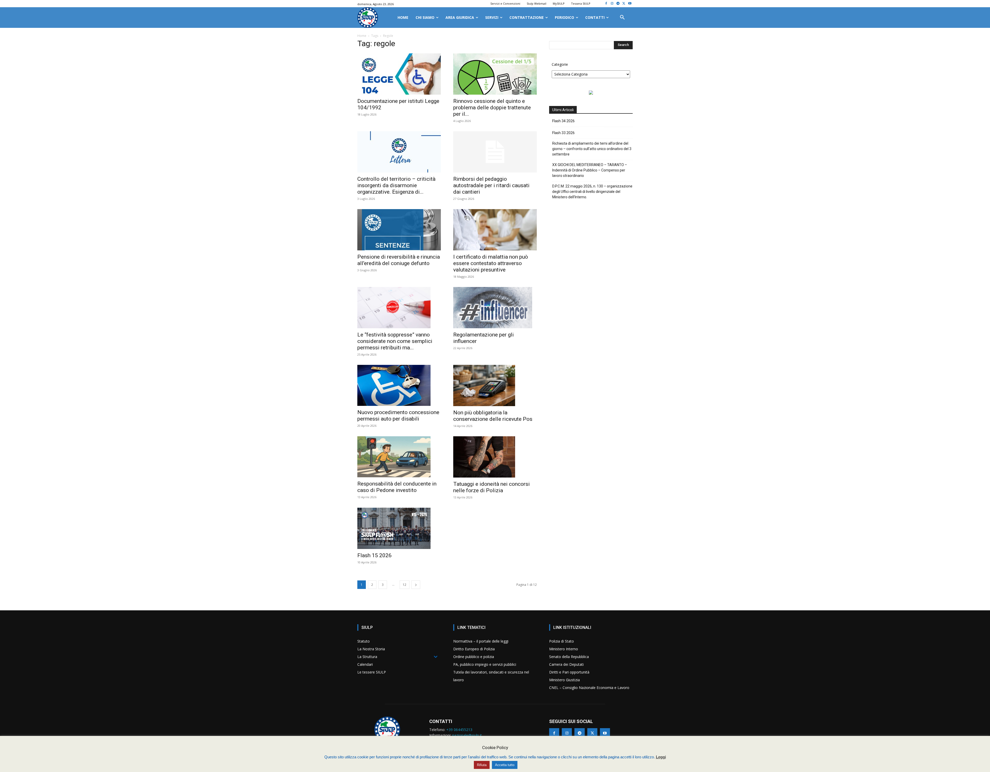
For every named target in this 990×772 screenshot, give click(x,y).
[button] (622, 17)
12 (404, 584)
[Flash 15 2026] (399, 528)
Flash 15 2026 (374, 555)
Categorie (560, 64)
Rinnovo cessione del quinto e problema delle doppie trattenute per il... (492, 107)
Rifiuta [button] (481, 765)
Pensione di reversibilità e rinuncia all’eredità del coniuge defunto (398, 260)
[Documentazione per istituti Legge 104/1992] (399, 74)
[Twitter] (624, 4)
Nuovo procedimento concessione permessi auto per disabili (398, 415)
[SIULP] (367, 17)
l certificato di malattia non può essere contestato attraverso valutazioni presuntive (490, 263)
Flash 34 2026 (563, 121)
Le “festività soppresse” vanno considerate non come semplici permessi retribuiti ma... (394, 341)
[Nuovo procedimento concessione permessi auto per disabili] (399, 385)
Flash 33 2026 (563, 133)
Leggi (661, 757)
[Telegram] (618, 4)
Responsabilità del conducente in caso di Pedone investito (396, 487)
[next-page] (415, 584)
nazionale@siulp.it (467, 735)
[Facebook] (606, 4)
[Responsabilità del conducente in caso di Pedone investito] (399, 457)
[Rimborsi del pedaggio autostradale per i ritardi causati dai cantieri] (495, 152)
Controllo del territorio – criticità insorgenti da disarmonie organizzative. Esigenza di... (396, 185)
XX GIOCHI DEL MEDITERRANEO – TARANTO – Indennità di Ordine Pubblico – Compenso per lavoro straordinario (589, 170)
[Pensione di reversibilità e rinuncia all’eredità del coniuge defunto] (399, 229)
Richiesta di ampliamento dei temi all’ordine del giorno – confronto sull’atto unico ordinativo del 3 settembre (591, 148)
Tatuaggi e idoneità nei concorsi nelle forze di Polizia (491, 487)
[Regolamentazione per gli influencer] (495, 307)
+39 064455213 (459, 729)
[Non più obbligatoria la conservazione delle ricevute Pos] (495, 385)
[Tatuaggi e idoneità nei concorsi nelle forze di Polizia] (495, 457)
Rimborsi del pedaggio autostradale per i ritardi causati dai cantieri (491, 185)
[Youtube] (630, 4)
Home (361, 36)
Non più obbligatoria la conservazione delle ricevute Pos (492, 415)
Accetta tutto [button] (504, 765)
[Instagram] (612, 4)
